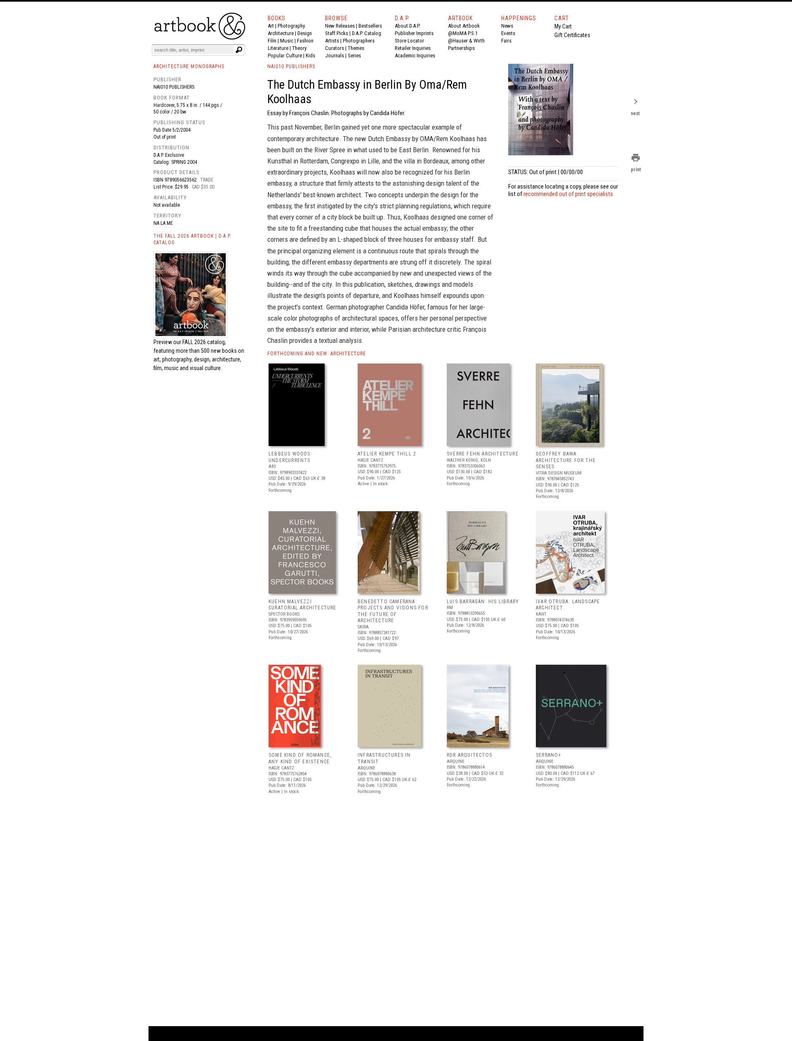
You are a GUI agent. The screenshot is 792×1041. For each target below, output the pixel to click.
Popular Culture (285, 55)
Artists (332, 41)
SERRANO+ (548, 755)
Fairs (506, 41)
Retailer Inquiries (413, 48)
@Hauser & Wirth (466, 41)
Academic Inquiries (415, 55)
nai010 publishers (173, 87)
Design (304, 33)
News (507, 26)
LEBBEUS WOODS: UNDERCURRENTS (290, 457)
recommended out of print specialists (568, 194)
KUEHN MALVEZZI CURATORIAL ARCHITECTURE (303, 605)
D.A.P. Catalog (366, 33)
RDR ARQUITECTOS (469, 755)
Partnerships (461, 48)
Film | (274, 41)
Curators (334, 48)
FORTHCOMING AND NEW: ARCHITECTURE (316, 353)
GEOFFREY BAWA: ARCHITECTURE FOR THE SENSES (566, 460)
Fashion (305, 41)
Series (354, 55)
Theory (299, 48)
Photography (291, 26)
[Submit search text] (238, 50)
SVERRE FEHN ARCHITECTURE (483, 454)
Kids (310, 55)
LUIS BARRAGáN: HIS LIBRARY (483, 601)
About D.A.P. (407, 26)
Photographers (359, 41)
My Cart (563, 26)
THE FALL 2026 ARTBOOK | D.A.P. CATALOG (192, 239)
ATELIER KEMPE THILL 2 (387, 454)
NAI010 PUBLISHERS (291, 66)
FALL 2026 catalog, (204, 342)
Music (286, 41)
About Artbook (464, 26)
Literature (278, 48)
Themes (356, 48)
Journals (334, 55)
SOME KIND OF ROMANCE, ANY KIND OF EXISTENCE (300, 758)
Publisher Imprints (414, 33)
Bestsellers (370, 26)
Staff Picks (336, 33)
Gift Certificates (572, 35)
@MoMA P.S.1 (463, 33)
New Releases (340, 26)
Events (508, 33)
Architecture (281, 33)
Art (271, 26)
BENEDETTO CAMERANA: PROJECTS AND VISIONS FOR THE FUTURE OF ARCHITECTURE (393, 611)
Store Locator (409, 41)
